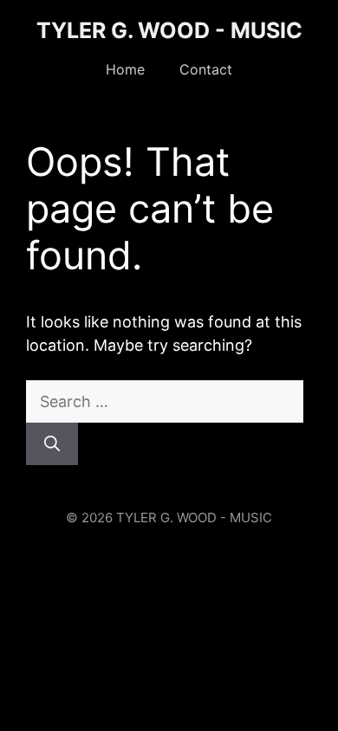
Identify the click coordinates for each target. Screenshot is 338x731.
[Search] (52, 444)
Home (125, 69)
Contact (205, 69)
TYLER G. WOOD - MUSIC (169, 30)
